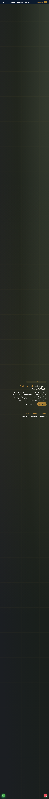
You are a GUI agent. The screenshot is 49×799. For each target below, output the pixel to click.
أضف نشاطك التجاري (30, 404)
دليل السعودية (20, 2)
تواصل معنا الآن (42, 404)
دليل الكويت (27, 2)
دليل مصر (13, 2)
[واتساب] (3, 795)
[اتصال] (45, 795)
